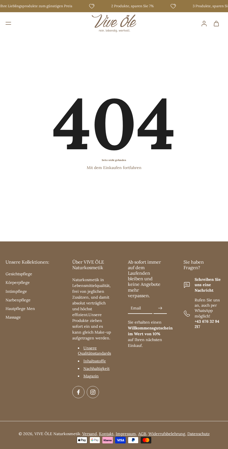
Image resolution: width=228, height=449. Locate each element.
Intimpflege (16, 291)
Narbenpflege (18, 299)
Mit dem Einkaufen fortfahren (114, 167)
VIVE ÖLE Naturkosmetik (57, 434)
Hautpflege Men (20, 308)
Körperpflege (18, 282)
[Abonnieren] (160, 308)
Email (136, 308)
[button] (8, 23)
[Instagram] (93, 392)
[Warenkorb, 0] (216, 23)
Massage (13, 317)
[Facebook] (78, 392)
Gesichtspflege (19, 274)
